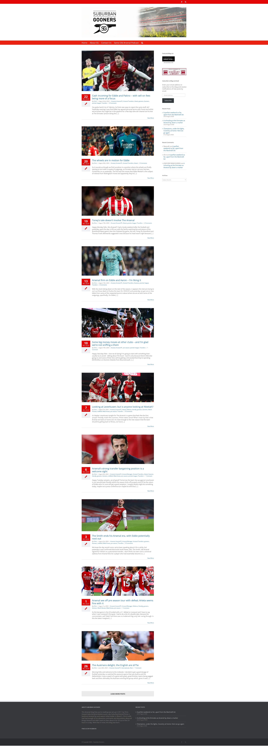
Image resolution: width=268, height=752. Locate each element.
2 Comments (148, 223)
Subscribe (168, 100)
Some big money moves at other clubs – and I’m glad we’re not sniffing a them (120, 343)
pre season (126, 348)
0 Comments (113, 103)
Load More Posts (118, 694)
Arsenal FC (119, 101)
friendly (134, 409)
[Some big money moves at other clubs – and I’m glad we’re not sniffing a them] (118, 323)
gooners (141, 101)
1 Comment (148, 476)
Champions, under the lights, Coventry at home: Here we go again (174, 130)
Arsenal (113, 101)
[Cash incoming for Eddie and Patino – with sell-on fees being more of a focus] (118, 71)
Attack (136, 101)
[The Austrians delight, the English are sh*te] (118, 646)
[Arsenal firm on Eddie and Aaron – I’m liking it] (118, 261)
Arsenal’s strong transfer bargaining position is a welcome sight (118, 470)
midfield (99, 411)
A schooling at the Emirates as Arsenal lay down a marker (174, 121)
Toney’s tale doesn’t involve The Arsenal (113, 220)
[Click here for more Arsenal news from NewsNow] (168, 59)
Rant (131, 668)
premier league (96, 103)
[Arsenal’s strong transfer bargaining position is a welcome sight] (118, 449)
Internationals (125, 668)
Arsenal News (167, 62)
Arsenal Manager (127, 474)
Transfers (104, 103)
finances (136, 283)
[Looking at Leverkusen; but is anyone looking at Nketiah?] (118, 387)
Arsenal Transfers (128, 101)
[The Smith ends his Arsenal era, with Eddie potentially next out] (118, 515)
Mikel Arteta (106, 411)
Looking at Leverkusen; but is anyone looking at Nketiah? (122, 406)
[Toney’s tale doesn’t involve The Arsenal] (118, 201)
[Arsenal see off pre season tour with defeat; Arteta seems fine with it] (118, 581)
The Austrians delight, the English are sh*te (115, 665)
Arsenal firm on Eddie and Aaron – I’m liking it (116, 280)
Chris (95, 101)
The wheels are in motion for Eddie (110, 160)
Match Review (102, 608)
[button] (142, 43)
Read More (151, 118)
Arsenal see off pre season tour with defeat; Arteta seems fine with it (122, 602)
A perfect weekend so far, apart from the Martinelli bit (174, 113)
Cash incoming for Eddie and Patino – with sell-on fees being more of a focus (121, 97)
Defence (129, 409)
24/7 (172, 62)
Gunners (146, 101)
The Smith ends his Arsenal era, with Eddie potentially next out (121, 537)
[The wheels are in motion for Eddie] (118, 141)
